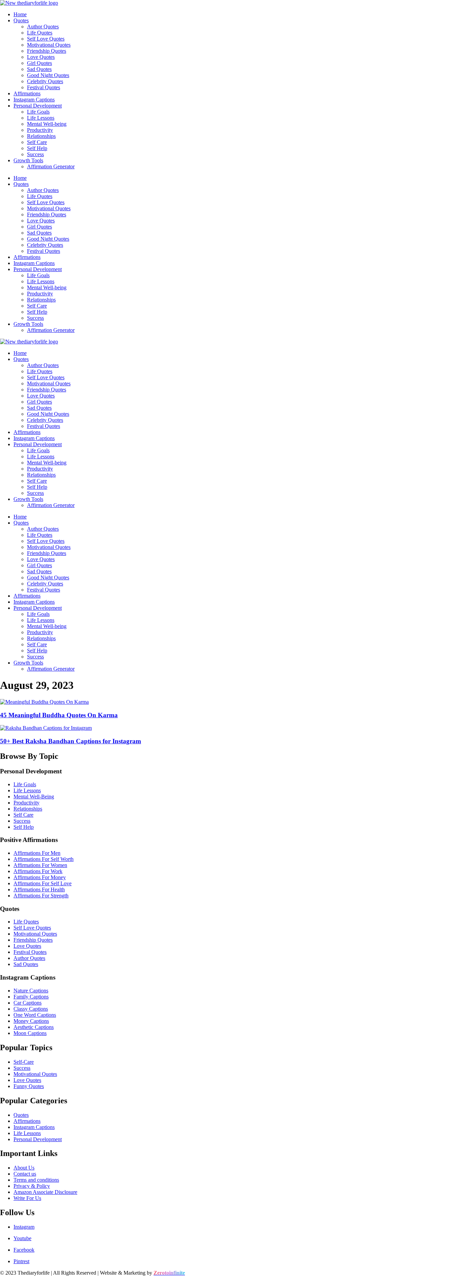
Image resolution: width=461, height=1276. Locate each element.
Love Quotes (41, 57)
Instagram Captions (34, 99)
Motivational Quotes (49, 45)
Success (35, 154)
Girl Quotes (39, 63)
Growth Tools (28, 160)
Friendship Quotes (46, 51)
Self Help (37, 148)
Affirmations (26, 93)
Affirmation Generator (51, 166)
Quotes (21, 20)
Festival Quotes (43, 87)
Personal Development (37, 106)
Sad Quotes (39, 69)
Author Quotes (43, 26)
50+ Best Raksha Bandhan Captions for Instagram (70, 741)
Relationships (41, 136)
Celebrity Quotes (45, 81)
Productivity (40, 130)
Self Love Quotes (45, 39)
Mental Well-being (46, 124)
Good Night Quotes (48, 75)
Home (20, 14)
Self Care (37, 142)
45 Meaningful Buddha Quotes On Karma (59, 715)
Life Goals (38, 112)
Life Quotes (39, 32)
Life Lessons (40, 118)
